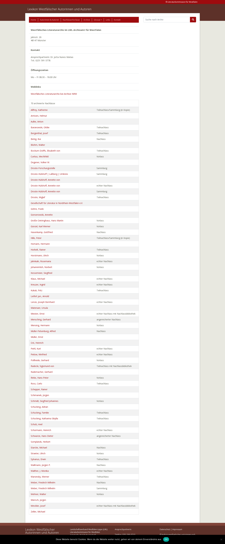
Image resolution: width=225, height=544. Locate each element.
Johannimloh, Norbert (41, 267)
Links (108, 20)
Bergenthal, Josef (39, 133)
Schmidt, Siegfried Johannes (44, 401)
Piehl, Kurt (36, 348)
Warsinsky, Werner (40, 476)
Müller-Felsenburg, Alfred (43, 331)
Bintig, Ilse (36, 139)
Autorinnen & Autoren (49, 20)
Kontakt (117, 20)
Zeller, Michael (38, 511)
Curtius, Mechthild (40, 156)
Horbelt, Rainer (38, 249)
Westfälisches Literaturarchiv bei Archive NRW (54, 93)
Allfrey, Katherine (39, 109)
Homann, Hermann (40, 243)
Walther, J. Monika (40, 470)
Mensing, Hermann (40, 325)
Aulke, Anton (37, 121)
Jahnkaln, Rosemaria (41, 261)
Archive (87, 20)
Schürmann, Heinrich (41, 430)
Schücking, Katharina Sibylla (44, 418)
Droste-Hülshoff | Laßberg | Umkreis (49, 173)
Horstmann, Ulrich (40, 255)
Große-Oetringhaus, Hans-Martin (47, 220)
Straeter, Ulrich (38, 453)
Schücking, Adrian (39, 406)
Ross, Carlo (36, 383)
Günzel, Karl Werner (40, 226)
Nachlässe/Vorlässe (71, 20)
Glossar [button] (97, 20)
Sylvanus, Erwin (38, 459)
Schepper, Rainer (39, 389)
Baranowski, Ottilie (40, 127)
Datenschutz (165, 529)
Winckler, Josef (38, 505)
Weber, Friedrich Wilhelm (43, 482)
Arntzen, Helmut (39, 115)
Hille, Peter (36, 238)
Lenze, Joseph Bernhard (42, 302)
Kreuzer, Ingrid (38, 284)
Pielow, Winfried (39, 354)
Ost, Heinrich (37, 342)
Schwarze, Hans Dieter (42, 435)
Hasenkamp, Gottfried (42, 232)
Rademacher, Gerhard (41, 371)
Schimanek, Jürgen (40, 395)
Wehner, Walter (38, 494)
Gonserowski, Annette (42, 214)
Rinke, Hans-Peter (40, 377)
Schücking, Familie (40, 412)
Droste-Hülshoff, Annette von (45, 179)
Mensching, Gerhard (41, 319)
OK (166, 539)
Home (33, 20)
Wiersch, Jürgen (38, 500)
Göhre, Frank (37, 208)
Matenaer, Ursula (39, 307)
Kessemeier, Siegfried (41, 272)
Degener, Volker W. (40, 162)
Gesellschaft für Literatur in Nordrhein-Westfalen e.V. (57, 203)
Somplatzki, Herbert (40, 441)
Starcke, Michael (39, 447)
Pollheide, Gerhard (40, 360)
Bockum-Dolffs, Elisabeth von (45, 150)
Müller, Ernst (37, 336)
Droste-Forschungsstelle (43, 168)
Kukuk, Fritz (36, 290)
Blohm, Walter (38, 144)
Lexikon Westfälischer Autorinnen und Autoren (60, 9)
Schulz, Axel (36, 424)
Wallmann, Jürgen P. (41, 465)
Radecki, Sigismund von (42, 366)
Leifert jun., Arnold (40, 296)
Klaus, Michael (38, 278)
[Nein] (221, 539)
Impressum (177, 529)
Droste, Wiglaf (38, 197)
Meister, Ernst (38, 313)
